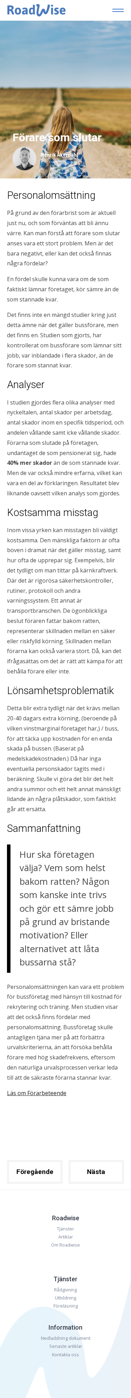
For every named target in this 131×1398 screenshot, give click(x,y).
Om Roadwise (65, 1245)
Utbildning (65, 1298)
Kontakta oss (65, 1354)
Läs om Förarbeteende (36, 1093)
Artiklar (65, 1237)
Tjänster (65, 1229)
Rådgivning (65, 1290)
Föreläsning (65, 1306)
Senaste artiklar (65, 1346)
